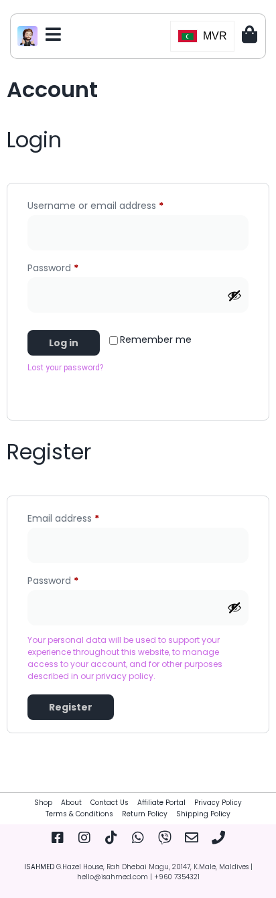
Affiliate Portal (161, 803)
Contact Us (109, 803)
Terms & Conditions (79, 814)
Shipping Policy (203, 814)
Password (73, 266)
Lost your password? (65, 367)
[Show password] (234, 295)
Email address (83, 517)
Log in (63, 343)
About (71, 803)
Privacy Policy (218, 803)
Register (70, 707)
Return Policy (144, 814)
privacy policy (124, 676)
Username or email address (115, 204)
